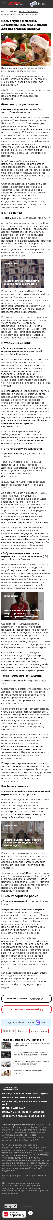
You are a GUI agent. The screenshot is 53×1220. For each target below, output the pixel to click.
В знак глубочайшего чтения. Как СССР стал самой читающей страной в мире (30, 1053)
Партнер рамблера (26, 1206)
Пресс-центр (40, 1093)
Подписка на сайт (13, 1108)
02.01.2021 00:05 (9, 11)
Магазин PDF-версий (27, 1097)
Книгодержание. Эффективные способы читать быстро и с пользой (31, 1063)
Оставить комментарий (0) (26, 1009)
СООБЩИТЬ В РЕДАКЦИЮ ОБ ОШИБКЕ (23, 1116)
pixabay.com (30, 71)
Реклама (7, 1097)
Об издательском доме (16, 1093)
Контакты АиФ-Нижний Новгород (23, 1112)
